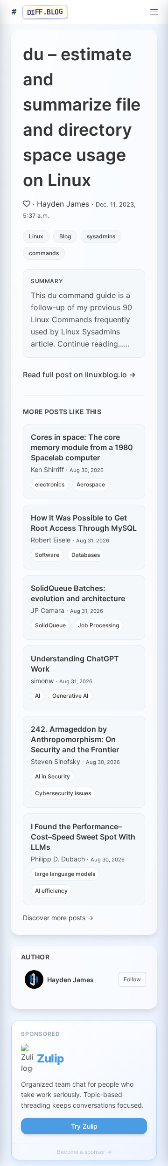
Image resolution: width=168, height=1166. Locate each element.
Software (47, 554)
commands (44, 253)
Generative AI (70, 695)
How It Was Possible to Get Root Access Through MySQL (84, 523)
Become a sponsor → (84, 1151)
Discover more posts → (58, 918)
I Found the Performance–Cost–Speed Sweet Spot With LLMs (83, 837)
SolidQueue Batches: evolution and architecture (78, 593)
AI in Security (52, 776)
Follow (132, 979)
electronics (49, 484)
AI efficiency (51, 890)
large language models (65, 873)
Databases (85, 554)
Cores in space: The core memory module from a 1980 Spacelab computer (82, 447)
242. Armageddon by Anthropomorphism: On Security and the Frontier (75, 739)
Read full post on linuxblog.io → (79, 374)
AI (37, 695)
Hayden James (63, 203)
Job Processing (98, 625)
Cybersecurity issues (63, 793)
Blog (65, 236)
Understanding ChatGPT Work (75, 663)
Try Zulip (84, 1126)
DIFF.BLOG (45, 12)
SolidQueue (50, 625)
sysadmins (101, 236)
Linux (36, 236)
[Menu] (154, 12)
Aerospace (91, 484)
